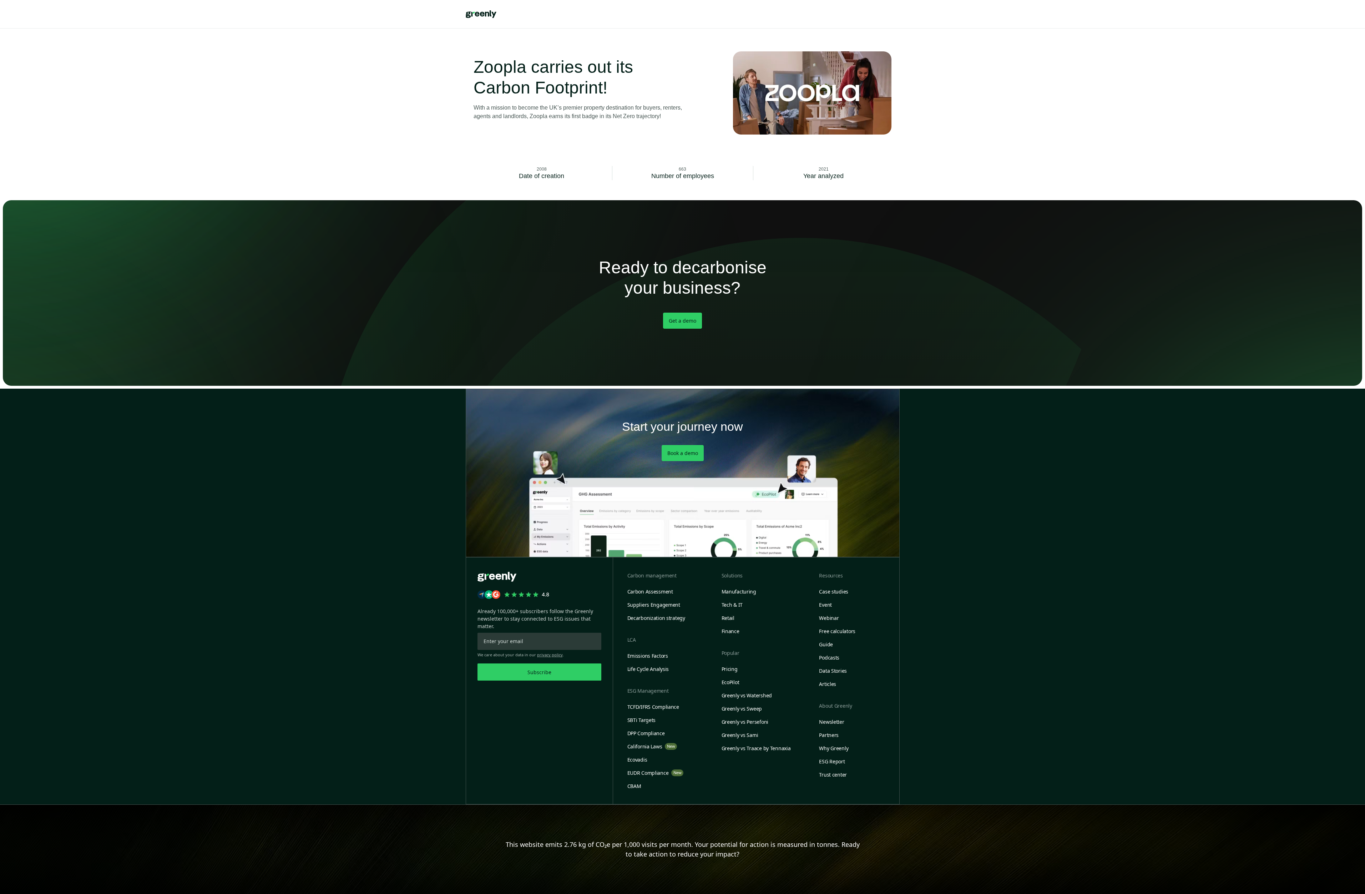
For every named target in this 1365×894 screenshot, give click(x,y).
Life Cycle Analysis (648, 669)
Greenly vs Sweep (742, 708)
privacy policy (550, 654)
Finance (730, 631)
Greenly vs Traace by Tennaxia (756, 748)
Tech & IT (732, 604)
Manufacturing (739, 591)
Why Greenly (833, 748)
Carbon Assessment (650, 591)
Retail (728, 618)
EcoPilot (730, 682)
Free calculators (837, 631)
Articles (827, 684)
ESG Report (832, 761)
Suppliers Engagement (653, 604)
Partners (829, 735)
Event (825, 604)
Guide (826, 644)
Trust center (833, 774)
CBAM (634, 786)
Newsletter (831, 721)
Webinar (829, 618)
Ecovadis (637, 759)
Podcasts (829, 657)
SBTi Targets (641, 720)
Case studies (833, 591)
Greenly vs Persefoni (745, 721)
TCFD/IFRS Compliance (653, 706)
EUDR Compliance (654, 772)
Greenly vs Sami (740, 735)
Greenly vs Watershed (747, 695)
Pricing (730, 669)
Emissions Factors (647, 655)
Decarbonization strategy (656, 618)
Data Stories (833, 670)
